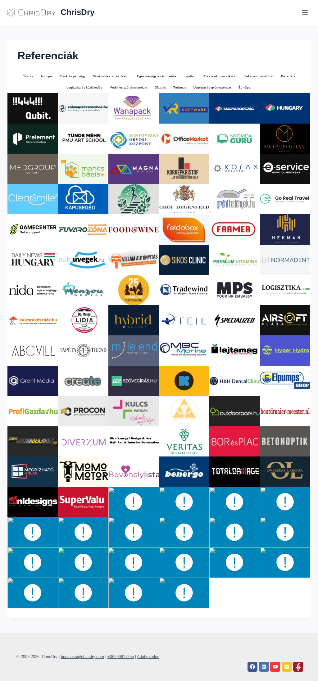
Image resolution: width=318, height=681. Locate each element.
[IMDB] (287, 667)
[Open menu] (305, 12)
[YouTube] (275, 667)
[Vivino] (298, 667)
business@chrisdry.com (82, 656)
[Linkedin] (264, 667)
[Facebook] (252, 667)
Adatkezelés (148, 656)
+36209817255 (120, 656)
